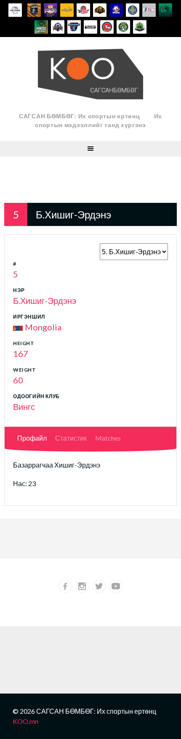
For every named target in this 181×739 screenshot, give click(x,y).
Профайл (32, 438)
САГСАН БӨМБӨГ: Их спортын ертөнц (79, 116)
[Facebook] (65, 586)
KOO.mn (25, 721)
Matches (108, 438)
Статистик (71, 438)
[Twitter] (99, 586)
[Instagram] (82, 586)
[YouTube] (115, 586)
